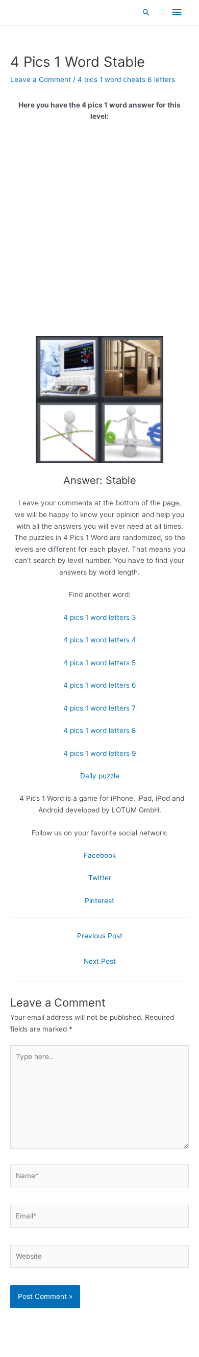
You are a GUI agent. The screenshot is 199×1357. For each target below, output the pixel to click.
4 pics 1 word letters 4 (99, 640)
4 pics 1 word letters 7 (99, 708)
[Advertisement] (99, 232)
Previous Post (99, 936)
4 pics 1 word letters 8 (99, 730)
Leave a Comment (40, 79)
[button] (146, 12)
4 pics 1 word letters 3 (99, 617)
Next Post (100, 961)
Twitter (99, 878)
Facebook (100, 855)
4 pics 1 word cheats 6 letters (126, 79)
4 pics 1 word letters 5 (99, 663)
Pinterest (99, 901)
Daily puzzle (99, 776)
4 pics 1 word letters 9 (99, 753)
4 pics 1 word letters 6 (99, 685)
